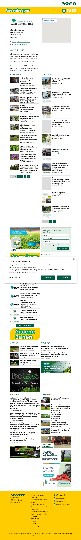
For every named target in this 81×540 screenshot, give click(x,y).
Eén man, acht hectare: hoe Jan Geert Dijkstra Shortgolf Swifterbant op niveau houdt (60, 406)
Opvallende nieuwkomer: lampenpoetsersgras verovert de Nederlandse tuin (28, 138)
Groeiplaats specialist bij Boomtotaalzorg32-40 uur (28, 311)
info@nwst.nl (60, 495)
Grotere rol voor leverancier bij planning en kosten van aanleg (61, 80)
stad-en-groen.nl (39, 533)
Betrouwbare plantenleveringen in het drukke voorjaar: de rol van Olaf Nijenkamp (61, 180)
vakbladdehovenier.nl (63, 533)
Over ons (34, 497)
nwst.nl (54, 536)
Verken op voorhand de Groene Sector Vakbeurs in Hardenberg (61, 122)
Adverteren (35, 519)
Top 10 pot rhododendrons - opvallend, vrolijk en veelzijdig (29, 118)
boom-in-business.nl (31, 536)
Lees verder (32, 272)
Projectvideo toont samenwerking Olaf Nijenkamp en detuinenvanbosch (26, 80)
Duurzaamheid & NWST (39, 500)
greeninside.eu (45, 536)
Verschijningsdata (37, 526)
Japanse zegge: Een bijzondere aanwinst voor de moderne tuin (28, 147)
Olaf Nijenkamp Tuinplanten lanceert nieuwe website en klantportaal (27, 108)
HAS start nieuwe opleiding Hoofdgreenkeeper (29, 347)
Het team (34, 509)
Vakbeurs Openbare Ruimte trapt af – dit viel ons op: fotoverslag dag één (29, 99)
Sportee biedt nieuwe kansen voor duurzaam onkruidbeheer (61, 414)
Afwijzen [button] (47, 277)
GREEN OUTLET (48, 254)
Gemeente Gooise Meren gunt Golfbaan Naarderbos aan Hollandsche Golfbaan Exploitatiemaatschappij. (54, 354)
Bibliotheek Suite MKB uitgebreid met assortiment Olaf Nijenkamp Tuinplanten (28, 127)
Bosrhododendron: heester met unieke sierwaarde (61, 136)
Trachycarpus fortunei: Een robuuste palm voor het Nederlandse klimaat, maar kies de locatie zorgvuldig (29, 167)
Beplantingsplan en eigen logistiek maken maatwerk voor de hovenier (61, 208)
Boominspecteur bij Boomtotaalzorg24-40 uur (28, 318)
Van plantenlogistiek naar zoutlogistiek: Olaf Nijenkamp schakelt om (28, 90)
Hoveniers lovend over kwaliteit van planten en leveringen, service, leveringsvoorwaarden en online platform (60, 167)
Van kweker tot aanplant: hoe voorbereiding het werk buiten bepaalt (61, 94)
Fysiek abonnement (37, 495)
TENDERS (45, 343)
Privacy (33, 521)
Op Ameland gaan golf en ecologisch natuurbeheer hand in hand (22, 433)
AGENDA (14, 343)
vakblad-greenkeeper (63, 504)
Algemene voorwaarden (39, 514)
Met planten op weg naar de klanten (60, 150)
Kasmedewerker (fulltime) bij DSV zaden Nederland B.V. (30, 294)
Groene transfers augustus (60, 398)
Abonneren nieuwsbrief (39, 507)
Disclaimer (34, 516)
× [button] (73, 259)
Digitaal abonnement (38, 504)
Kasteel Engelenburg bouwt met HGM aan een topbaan (60, 430)
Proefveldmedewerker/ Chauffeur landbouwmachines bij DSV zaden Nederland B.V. (29, 286)
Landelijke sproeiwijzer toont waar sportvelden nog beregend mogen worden (61, 422)
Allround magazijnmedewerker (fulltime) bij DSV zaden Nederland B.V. (28, 303)
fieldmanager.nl (14, 533)
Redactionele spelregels (39, 512)
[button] (14, 277)
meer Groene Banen (25, 325)
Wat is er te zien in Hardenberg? (58, 193)
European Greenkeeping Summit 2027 (28, 361)
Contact (33, 502)
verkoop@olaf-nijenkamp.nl (21, 42)
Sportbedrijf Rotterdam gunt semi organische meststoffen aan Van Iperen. (55, 347)
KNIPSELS (14, 394)
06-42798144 (60, 501)
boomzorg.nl (50, 533)
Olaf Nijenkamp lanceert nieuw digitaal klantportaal (61, 107)
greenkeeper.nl (26, 533)
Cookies (33, 523)
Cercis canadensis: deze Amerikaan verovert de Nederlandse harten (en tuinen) (28, 157)
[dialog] (40, 270)
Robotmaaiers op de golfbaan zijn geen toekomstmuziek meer (23, 440)
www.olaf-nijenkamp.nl (19, 44)
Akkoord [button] (64, 277)
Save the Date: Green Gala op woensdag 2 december (30, 354)
